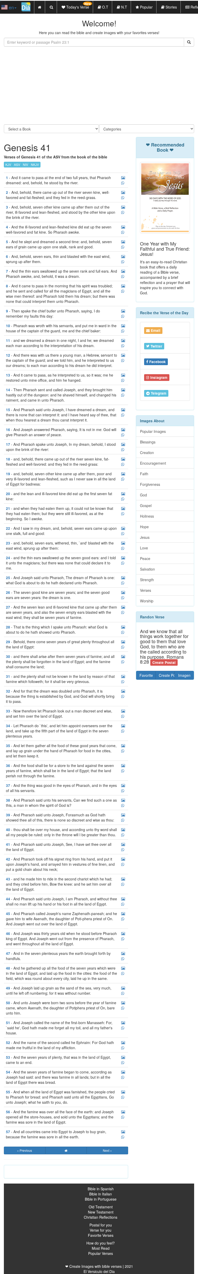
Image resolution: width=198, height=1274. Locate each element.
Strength (147, 579)
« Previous (24, 1150)
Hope (144, 526)
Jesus (145, 537)
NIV (25, 164)
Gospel (146, 505)
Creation (147, 452)
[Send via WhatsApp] (122, 183)
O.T (104, 7)
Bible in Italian (100, 1193)
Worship (146, 600)
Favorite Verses (100, 1235)
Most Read (101, 1248)
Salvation (147, 569)
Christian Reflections (100, 1217)
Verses (145, 590)
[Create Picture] (123, 178)
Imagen (184, 675)
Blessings (147, 441)
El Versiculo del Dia (99, 1271)
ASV (17, 164)
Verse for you (100, 1230)
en (10, 7)
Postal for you (100, 1224)
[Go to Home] (66, 1150)
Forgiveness (150, 484)
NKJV (35, 164)
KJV (8, 164)
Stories (170, 7)
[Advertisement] (99, 85)
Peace (145, 558)
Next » (107, 1150)
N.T (123, 7)
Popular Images (153, 431)
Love (144, 547)
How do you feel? (100, 1243)
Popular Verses (100, 1253)
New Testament (100, 1212)
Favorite (146, 675)
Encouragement (153, 463)
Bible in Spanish (101, 1188)
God (143, 494)
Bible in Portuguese (101, 1199)
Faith (144, 473)
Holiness (147, 516)
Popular (146, 7)
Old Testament (101, 1206)
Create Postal (167, 675)
